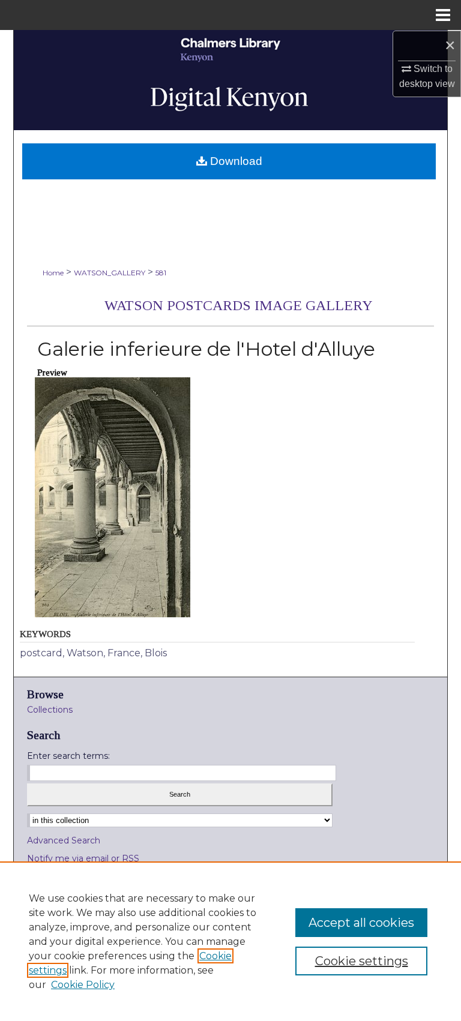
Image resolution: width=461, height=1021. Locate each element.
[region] (230, 941)
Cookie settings (361, 961)
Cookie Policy (83, 984)
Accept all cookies (361, 922)
